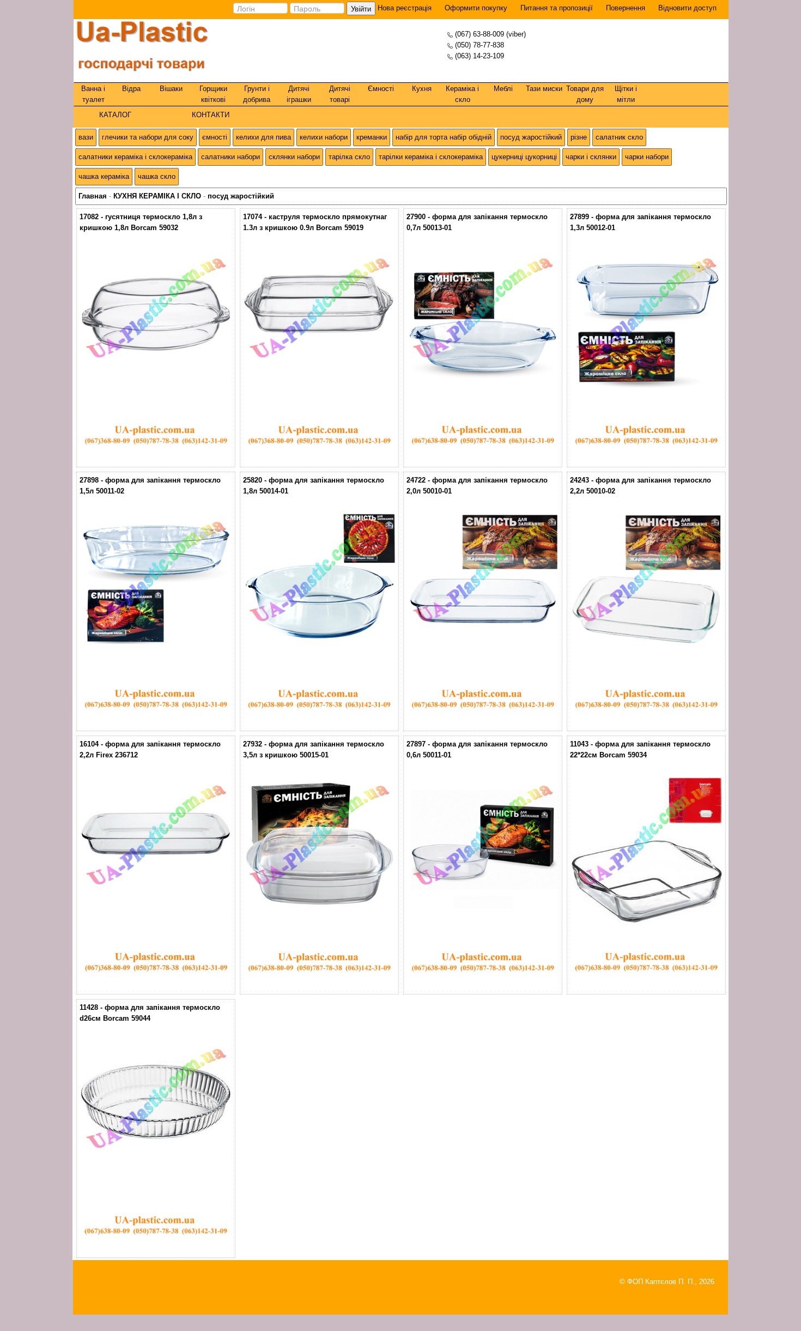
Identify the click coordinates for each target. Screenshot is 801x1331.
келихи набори (324, 137)
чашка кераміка (103, 176)
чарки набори (647, 157)
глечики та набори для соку (147, 137)
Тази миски (544, 89)
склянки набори (294, 157)
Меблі (503, 89)
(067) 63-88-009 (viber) (490, 34)
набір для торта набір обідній (443, 137)
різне (579, 137)
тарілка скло (349, 157)
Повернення (625, 8)
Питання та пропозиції (556, 8)
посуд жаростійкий (531, 137)
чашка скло (156, 176)
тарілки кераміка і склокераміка (431, 157)
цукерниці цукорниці (524, 157)
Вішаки (171, 89)
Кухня (422, 89)
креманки (371, 137)
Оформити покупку (476, 8)
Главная (92, 196)
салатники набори (230, 157)
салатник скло (619, 137)
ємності (214, 137)
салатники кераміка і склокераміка (135, 157)
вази (85, 137)
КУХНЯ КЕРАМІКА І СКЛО (157, 196)
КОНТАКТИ (210, 115)
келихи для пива (263, 137)
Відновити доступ (687, 8)
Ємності (381, 89)
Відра (131, 89)
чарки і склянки (591, 157)
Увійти (361, 8)
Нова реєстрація (403, 8)
